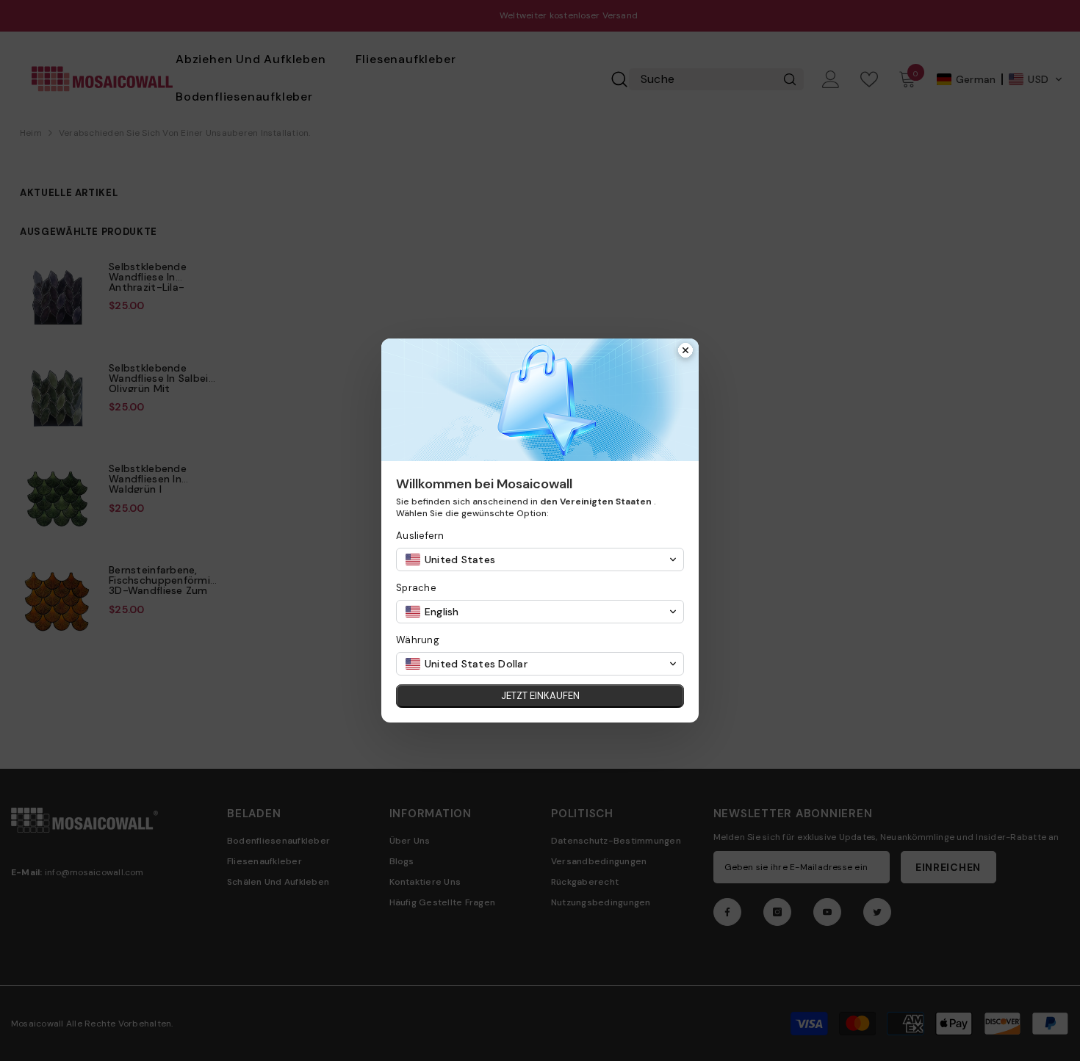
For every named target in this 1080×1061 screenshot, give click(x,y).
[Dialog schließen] (685, 351)
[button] (540, 559)
